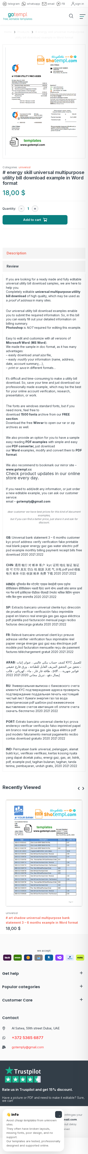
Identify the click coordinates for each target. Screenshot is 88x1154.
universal (25, 167)
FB (63, 3)
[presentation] (79, 788)
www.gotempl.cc (19, 469)
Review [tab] (13, 266)
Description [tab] (16, 253)
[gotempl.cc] (18, 16)
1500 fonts (29, 414)
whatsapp (33, 3)
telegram (14, 3)
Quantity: (9, 208)
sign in (79, 3)
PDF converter (23, 446)
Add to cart (32, 220)
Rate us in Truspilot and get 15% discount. (37, 1089)
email (50, 3)
